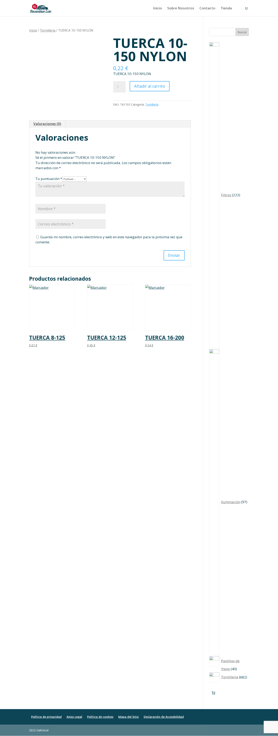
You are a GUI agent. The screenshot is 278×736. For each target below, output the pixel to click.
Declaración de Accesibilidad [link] (164, 717)
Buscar (242, 32)
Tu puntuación (48, 178)
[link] (40, 8)
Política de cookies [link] (100, 717)
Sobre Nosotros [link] (180, 8)
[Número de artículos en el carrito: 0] (213, 693)
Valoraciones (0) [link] (47, 123)
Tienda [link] (226, 8)
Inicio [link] (157, 8)
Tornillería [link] (47, 30)
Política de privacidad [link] (46, 717)
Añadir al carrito (149, 86)
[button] (247, 730)
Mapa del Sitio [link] (128, 717)
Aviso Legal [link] (74, 717)
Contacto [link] (207, 8)
